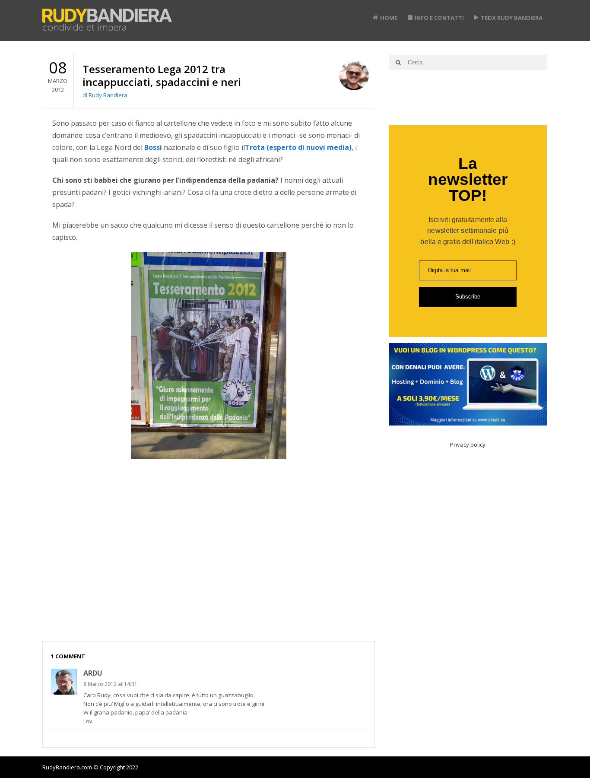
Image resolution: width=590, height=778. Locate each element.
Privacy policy (467, 444)
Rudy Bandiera (108, 95)
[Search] (398, 62)
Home (388, 18)
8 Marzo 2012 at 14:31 (110, 684)
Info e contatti (439, 18)
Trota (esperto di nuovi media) (298, 147)
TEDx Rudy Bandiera (511, 18)
